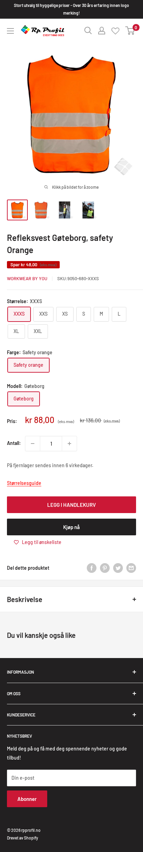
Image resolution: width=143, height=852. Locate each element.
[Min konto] (101, 30)
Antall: (14, 443)
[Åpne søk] (88, 30)
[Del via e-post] (131, 568)
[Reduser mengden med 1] (32, 443)
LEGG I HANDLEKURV (71, 505)
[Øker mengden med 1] (69, 443)
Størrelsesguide (24, 483)
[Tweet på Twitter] (118, 568)
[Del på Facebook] (91, 568)
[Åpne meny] (10, 31)
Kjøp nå (71, 527)
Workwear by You (27, 278)
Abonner (27, 799)
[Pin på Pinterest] (105, 568)
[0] (130, 30)
